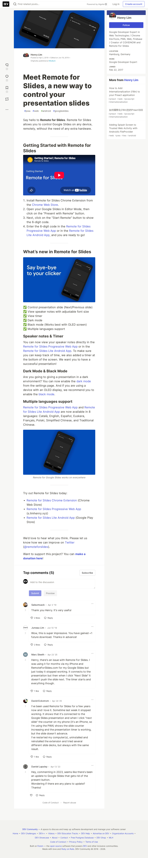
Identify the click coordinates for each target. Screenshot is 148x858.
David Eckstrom (40, 700)
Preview (50, 593)
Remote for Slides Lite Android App (47, 351)
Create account (133, 4)
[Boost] (7, 99)
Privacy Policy (76, 842)
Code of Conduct (50, 802)
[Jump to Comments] (7, 77)
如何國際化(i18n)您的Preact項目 (126, 113)
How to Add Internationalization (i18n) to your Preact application (124, 95)
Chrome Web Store (45, 204)
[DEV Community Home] (6, 4)
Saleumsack (38, 604)
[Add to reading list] (7, 89)
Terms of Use (91, 842)
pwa (27, 110)
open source (56, 846)
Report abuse (69, 802)
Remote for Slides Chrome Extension (52, 500)
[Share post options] (7, 109)
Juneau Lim (37, 627)
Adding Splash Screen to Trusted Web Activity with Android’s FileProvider (123, 130)
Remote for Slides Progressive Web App (50, 346)
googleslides (61, 110)
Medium (52, 61)
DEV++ (42, 833)
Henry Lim (36, 54)
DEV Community (30, 829)
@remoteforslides (36, 547)
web (36, 110)
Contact (64, 837)
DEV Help (85, 833)
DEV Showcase (42, 837)
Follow (126, 25)
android (46, 110)
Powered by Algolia (96, 4)
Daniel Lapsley (39, 766)
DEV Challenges (28, 833)
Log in (116, 4)
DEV (85, 846)
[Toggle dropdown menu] (92, 603)
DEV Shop (101, 837)
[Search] (15, 4)
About (55, 837)
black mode (46, 394)
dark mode (83, 381)
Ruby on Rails (67, 849)
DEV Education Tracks (67, 833)
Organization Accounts (123, 833)
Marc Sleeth (37, 654)
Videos (51, 833)
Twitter (69, 542)
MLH (111, 837)
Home (15, 833)
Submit (35, 593)
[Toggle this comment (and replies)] (25, 610)
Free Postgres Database (82, 837)
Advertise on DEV (101, 833)
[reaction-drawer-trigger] (7, 66)
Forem (40, 846)
